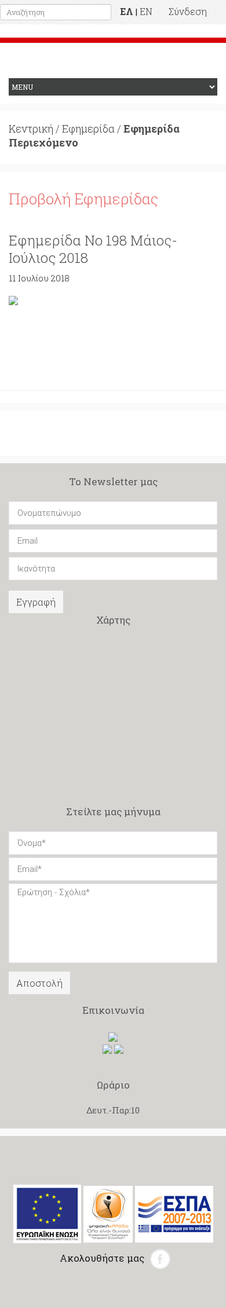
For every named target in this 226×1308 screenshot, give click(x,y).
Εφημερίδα (88, 128)
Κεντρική (31, 128)
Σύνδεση (188, 11)
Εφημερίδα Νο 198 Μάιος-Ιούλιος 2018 (93, 249)
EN (146, 11)
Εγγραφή (36, 602)
